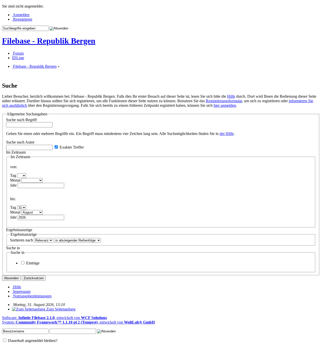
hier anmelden (225, 105)
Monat (15, 180)
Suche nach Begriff (21, 120)
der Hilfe (227, 133)
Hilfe (231, 96)
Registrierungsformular (224, 101)
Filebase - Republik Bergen (48, 40)
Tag (13, 175)
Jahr (13, 185)
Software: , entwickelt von (54, 318)
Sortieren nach (21, 240)
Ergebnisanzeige (19, 230)
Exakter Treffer (71, 147)
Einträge (32, 263)
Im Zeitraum (16, 152)
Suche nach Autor (20, 142)
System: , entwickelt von (78, 322)
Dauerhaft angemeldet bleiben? (32, 340)
